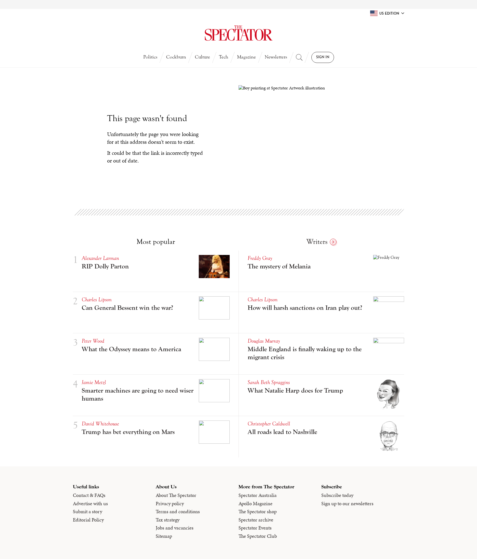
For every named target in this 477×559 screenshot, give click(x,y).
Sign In (322, 57)
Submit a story (87, 512)
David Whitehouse (100, 423)
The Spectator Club (258, 536)
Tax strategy (167, 520)
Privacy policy (170, 504)
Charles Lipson (97, 299)
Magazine (246, 57)
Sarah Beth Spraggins (269, 382)
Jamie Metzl (94, 382)
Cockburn (176, 57)
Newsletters (276, 57)
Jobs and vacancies (175, 528)
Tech (223, 57)
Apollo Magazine (255, 504)
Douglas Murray (264, 341)
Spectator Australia (258, 495)
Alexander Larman (100, 258)
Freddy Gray (260, 258)
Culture (202, 57)
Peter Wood (93, 341)
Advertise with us (90, 504)
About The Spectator (176, 495)
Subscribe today (337, 495)
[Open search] (299, 57)
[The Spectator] (238, 33)
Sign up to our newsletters (347, 504)
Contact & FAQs (89, 495)
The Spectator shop (258, 512)
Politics (150, 57)
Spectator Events (255, 528)
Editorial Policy (88, 520)
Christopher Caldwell (269, 423)
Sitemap (164, 536)
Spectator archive (256, 520)
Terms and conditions (178, 512)
